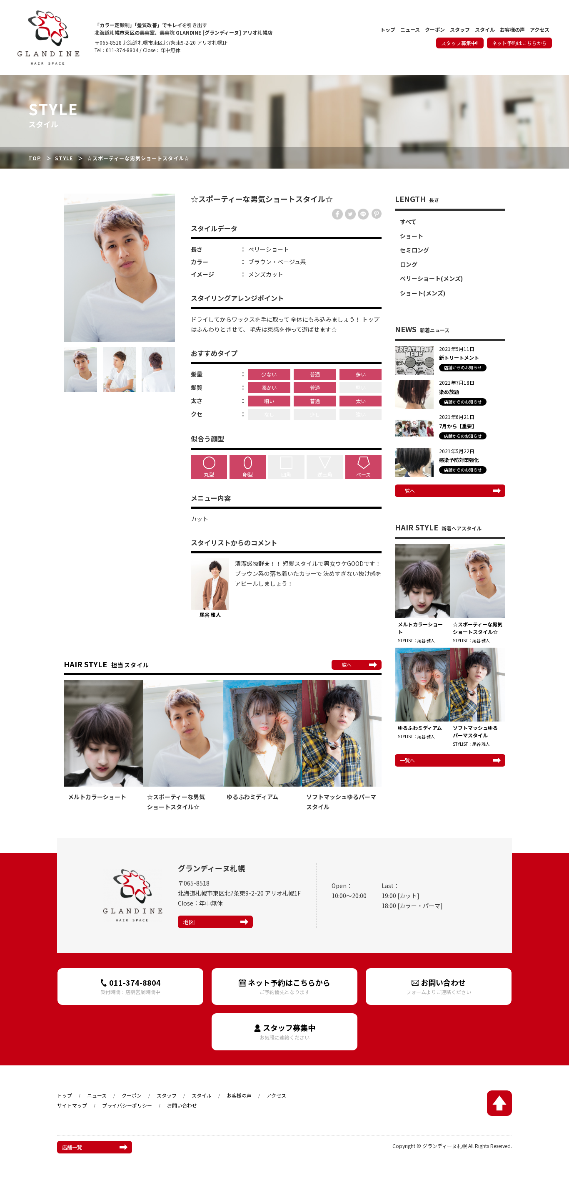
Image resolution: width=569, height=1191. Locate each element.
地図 (189, 922)
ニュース (410, 30)
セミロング (414, 250)
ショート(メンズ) (422, 293)
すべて (408, 221)
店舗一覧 (72, 1147)
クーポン (435, 30)
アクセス (539, 30)
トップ (387, 30)
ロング (408, 264)
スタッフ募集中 (287, 1031)
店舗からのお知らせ (463, 367)
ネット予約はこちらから (519, 42)
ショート (411, 236)
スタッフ (460, 30)
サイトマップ (72, 1105)
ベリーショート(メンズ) (431, 278)
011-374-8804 (130, 986)
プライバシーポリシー (127, 1105)
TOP (34, 157)
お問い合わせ (438, 986)
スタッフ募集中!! (460, 42)
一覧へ (344, 664)
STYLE (64, 157)
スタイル (485, 30)
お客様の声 (512, 30)
